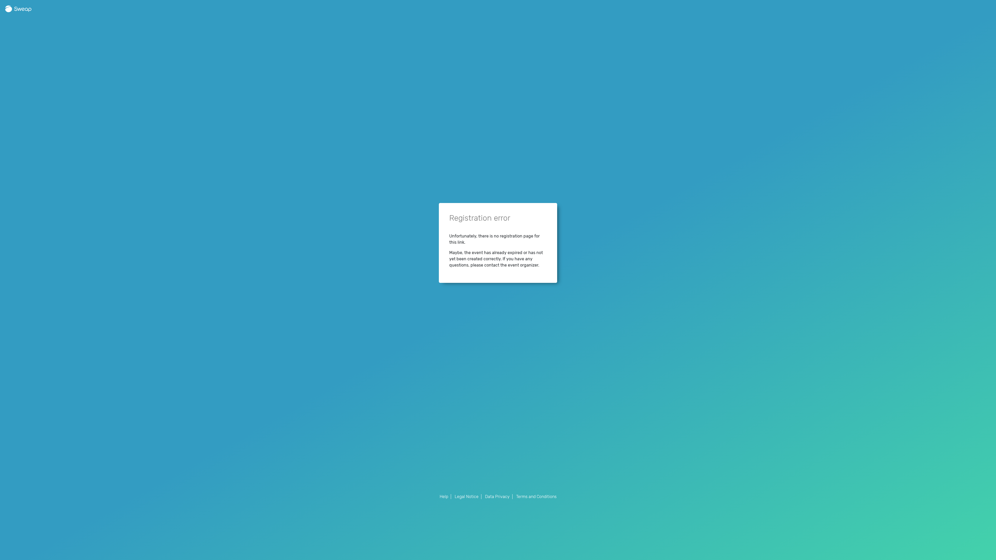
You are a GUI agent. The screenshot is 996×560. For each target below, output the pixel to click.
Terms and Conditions (536, 496)
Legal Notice (467, 496)
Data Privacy (497, 496)
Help (444, 496)
